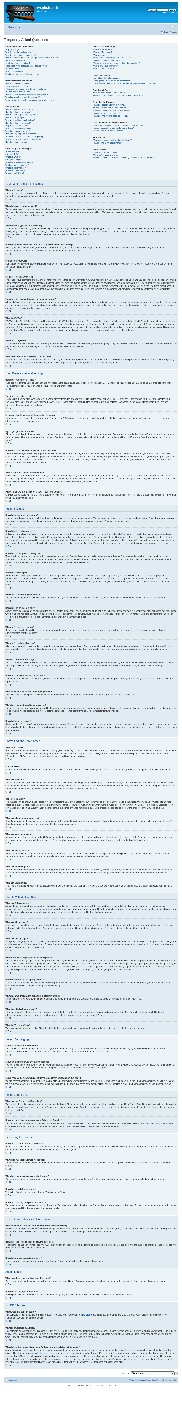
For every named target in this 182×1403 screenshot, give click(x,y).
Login (174, 32)
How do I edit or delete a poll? (18, 123)
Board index (14, 27)
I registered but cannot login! (17, 63)
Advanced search (169, 13)
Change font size (174, 26)
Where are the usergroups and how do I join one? (114, 58)
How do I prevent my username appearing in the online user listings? (34, 58)
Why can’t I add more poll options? (20, 120)
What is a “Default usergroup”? (106, 66)
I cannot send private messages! (107, 78)
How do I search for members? (106, 113)
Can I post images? (13, 159)
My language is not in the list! (17, 92)
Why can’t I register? (14, 71)
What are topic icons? (14, 173)
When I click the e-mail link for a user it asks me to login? (29, 100)
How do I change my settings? (18, 83)
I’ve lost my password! (15, 60)
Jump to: (126, 1373)
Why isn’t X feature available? (105, 155)
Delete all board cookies (149, 1380)
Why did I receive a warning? (17, 131)
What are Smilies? (13, 157)
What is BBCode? (12, 151)
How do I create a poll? (15, 117)
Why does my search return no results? (110, 108)
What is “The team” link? (103, 69)
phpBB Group (85, 1315)
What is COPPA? (12, 69)
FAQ (166, 32)
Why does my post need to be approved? (23, 139)
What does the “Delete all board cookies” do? (24, 74)
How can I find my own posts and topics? (110, 116)
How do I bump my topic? (16, 142)
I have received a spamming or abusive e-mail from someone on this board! (125, 83)
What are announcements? (17, 165)
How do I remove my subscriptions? (108, 131)
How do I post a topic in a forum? (19, 109)
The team (133, 1380)
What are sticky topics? (15, 168)
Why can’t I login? (12, 49)
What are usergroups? (102, 55)
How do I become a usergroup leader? (109, 60)
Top (10, 199)
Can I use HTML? (13, 154)
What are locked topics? (15, 170)
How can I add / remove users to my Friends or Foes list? (118, 96)
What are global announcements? (19, 162)
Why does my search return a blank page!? (111, 110)
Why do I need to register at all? (19, 52)
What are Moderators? (102, 52)
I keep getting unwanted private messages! (111, 81)
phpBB (79, 1385)
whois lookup (37, 1353)
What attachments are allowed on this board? (112, 140)
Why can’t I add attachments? (18, 128)
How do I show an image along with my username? (27, 94)
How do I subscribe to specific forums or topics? (113, 128)
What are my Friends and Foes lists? (109, 93)
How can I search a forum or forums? (109, 105)
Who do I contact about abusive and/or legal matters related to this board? (124, 157)
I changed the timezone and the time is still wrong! (26, 89)
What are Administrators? (103, 49)
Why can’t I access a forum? (17, 126)
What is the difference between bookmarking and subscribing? (119, 125)
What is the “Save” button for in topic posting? (24, 137)
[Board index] (20, 12)
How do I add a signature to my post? (21, 115)
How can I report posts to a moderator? (22, 134)
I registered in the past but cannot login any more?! (27, 66)
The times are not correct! (16, 86)
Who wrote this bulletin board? (106, 152)
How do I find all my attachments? (107, 143)
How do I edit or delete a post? (18, 112)
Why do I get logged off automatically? (21, 55)
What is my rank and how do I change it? (22, 97)
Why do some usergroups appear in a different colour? (116, 63)
